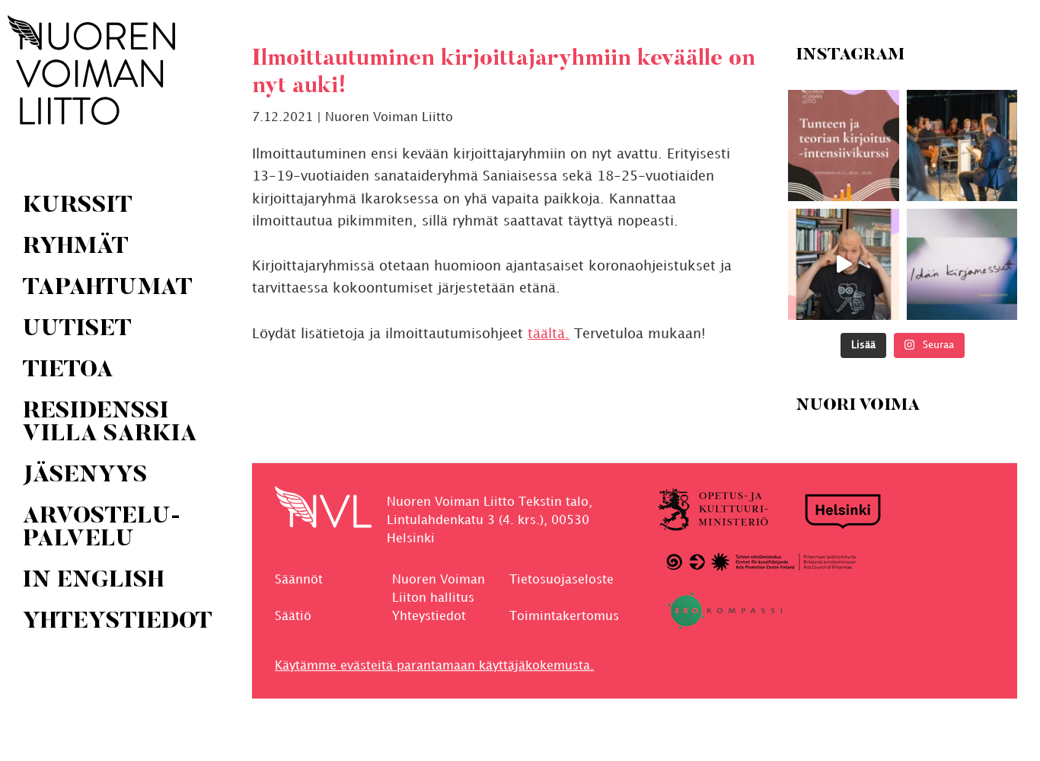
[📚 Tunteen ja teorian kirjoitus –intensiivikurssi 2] (843, 145)
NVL (91, 70)
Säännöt (299, 580)
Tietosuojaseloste (561, 580)
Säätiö (293, 616)
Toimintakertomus (564, 616)
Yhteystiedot (429, 616)
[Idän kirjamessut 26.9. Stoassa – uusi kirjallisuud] (961, 264)
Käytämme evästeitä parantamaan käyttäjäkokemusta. (434, 666)
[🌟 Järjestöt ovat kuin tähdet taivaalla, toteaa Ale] (843, 264)
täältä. (548, 334)
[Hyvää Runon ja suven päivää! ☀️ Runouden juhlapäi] (961, 145)
